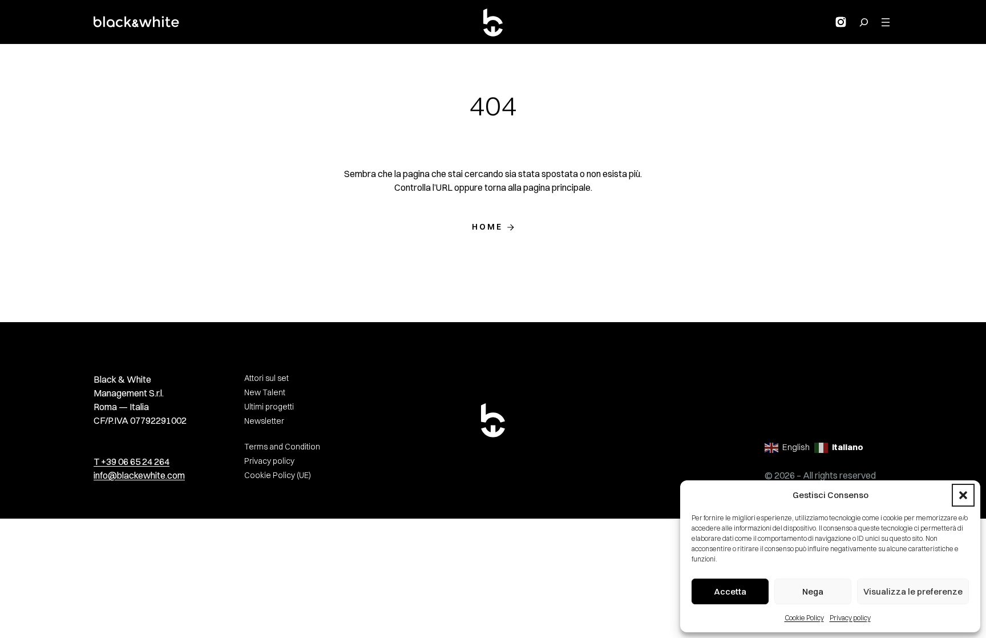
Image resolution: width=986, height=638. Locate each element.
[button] (963, 495)
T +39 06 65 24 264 (131, 461)
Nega (812, 591)
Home (487, 227)
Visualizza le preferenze (913, 591)
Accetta (730, 591)
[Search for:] (864, 22)
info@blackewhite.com (139, 475)
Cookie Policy (804, 617)
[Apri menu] (885, 22)
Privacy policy (850, 617)
